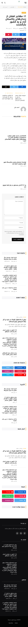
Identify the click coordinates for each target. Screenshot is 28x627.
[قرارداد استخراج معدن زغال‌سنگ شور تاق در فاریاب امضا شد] (14, 153)
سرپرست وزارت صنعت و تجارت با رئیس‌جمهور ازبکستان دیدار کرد (20, 97)
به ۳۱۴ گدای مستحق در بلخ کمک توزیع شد (14, 186)
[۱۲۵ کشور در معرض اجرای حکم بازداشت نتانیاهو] (22, 332)
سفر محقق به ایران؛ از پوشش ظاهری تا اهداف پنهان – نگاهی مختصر (10, 267)
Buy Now (11, 623)
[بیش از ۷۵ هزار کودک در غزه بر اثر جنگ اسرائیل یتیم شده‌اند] (14, 308)
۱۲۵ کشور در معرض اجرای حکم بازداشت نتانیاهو (10, 331)
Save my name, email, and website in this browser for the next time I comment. (14, 233)
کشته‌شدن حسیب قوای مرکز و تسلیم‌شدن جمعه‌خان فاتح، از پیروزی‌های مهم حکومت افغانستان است (15, 138)
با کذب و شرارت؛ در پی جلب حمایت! (9, 288)
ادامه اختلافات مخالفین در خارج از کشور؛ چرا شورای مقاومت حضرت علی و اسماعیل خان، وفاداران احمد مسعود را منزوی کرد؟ (9, 278)
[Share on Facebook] (22, 34)
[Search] (2, 2)
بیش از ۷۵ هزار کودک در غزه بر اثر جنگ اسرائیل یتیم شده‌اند (14, 320)
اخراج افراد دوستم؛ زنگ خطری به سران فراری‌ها (10, 258)
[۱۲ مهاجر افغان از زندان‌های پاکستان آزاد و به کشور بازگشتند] (14, 44)
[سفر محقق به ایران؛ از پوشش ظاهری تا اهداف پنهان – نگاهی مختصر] (22, 268)
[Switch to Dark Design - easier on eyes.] (5, 2)
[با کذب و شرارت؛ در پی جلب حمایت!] (22, 290)
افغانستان (23, 13)
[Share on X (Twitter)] (15, 34)
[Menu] (25, 2)
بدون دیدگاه (8, 28)
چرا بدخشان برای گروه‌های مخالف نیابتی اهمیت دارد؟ (9, 354)
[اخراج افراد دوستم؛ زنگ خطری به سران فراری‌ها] (22, 260)
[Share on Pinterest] (8, 34)
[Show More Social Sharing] (3, 34)
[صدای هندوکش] (14, 2)
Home (16, 623)
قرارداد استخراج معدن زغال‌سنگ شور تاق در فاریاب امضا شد (15, 163)
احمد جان (21, 28)
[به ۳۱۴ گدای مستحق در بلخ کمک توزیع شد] (14, 176)
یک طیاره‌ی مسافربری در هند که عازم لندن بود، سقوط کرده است (7, 97)
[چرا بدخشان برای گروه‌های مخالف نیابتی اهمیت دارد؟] (22, 355)
